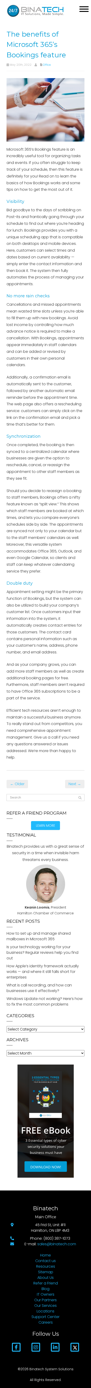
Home (45, 1255)
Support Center (46, 1316)
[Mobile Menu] (84, 9)
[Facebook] (16, 1347)
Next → (75, 784)
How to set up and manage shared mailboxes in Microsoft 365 (39, 936)
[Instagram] (36, 1347)
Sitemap (45, 1272)
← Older (17, 784)
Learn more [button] (45, 825)
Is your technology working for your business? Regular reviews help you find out (42, 952)
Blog (45, 1288)
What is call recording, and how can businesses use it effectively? (39, 987)
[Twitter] (75, 1347)
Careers (45, 1322)
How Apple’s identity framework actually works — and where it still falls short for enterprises (43, 971)
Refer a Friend (45, 1283)
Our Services (45, 1305)
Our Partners (45, 1300)
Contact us (45, 1260)
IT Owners (45, 1294)
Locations (45, 1311)
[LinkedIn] (55, 1347)
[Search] (80, 798)
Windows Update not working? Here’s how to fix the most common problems (45, 1001)
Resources (45, 1266)
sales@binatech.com (56, 1244)
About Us (45, 1277)
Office (47, 65)
